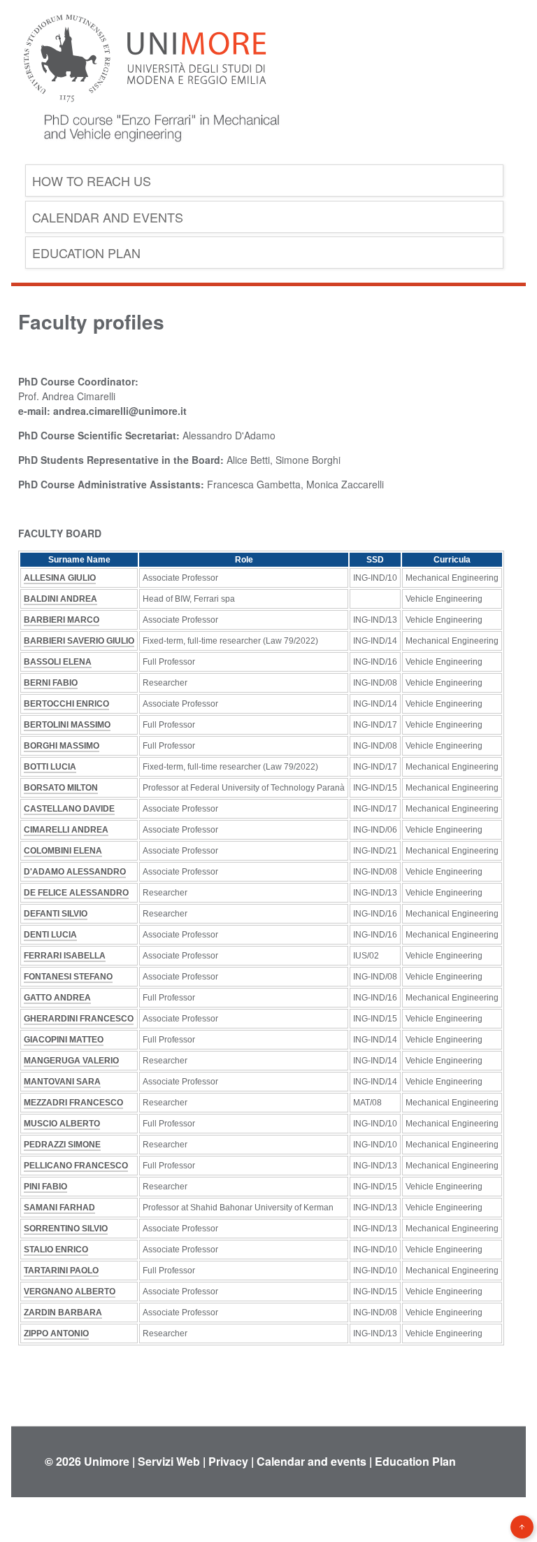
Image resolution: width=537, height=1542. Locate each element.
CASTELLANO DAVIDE (69, 809)
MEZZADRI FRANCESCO (73, 1103)
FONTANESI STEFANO (68, 977)
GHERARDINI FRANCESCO (79, 1019)
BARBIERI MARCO (61, 620)
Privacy (228, 1461)
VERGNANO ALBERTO (69, 1291)
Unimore (106, 1461)
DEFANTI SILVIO (55, 914)
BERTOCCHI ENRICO (66, 704)
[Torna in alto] (522, 1527)
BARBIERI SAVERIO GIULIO (79, 641)
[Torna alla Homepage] (151, 153)
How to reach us (91, 180)
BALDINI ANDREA (60, 599)
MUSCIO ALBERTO (62, 1124)
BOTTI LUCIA (50, 767)
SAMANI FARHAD (59, 1207)
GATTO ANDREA (57, 998)
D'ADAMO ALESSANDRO (75, 872)
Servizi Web (169, 1461)
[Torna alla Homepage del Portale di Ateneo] (145, 112)
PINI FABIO (45, 1186)
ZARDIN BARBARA (63, 1312)
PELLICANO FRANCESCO (76, 1165)
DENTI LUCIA (50, 935)
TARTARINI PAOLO (61, 1270)
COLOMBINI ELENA (63, 851)
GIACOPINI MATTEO (63, 1040)
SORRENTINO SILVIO (66, 1228)
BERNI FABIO (51, 683)
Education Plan (86, 252)
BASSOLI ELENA (58, 662)
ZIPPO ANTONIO (56, 1333)
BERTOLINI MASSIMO (67, 725)
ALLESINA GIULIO (60, 578)
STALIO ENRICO (56, 1249)
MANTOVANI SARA (62, 1082)
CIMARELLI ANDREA (66, 830)
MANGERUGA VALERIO (71, 1061)
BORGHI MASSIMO (61, 746)
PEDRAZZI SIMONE (62, 1145)
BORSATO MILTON (61, 788)
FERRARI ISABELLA (65, 956)
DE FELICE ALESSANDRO (76, 893)
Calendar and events (107, 217)
